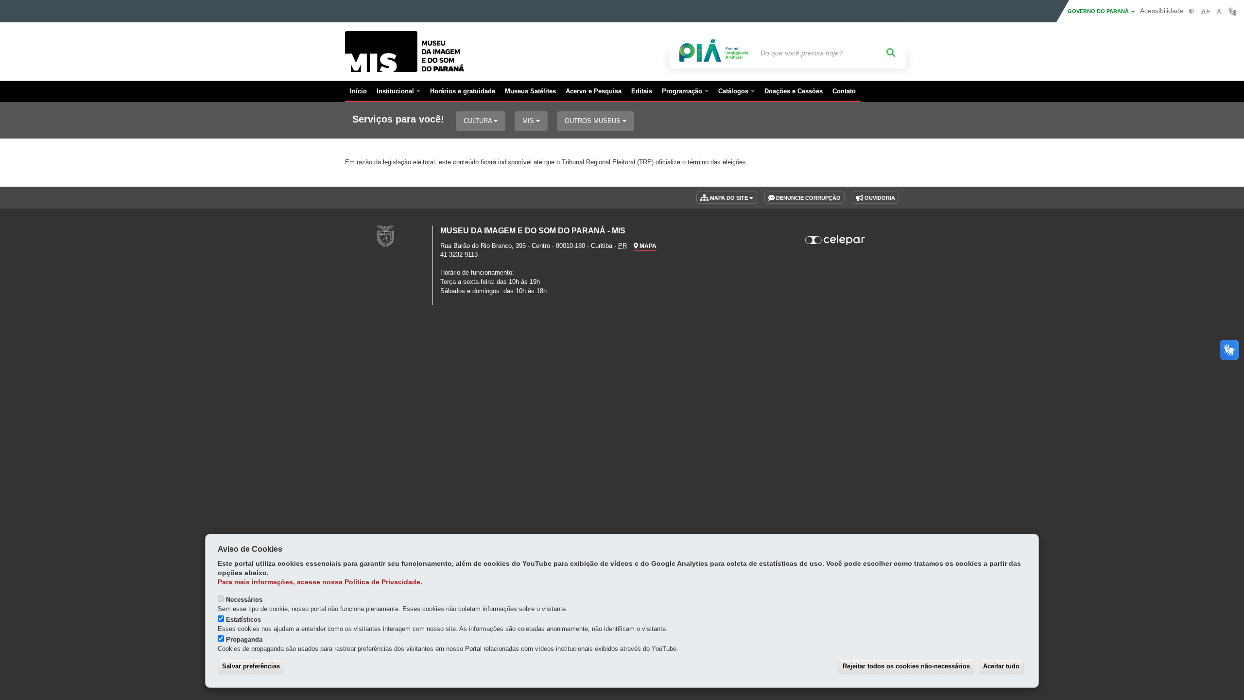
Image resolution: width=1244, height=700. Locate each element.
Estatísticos (243, 619)
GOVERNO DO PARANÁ (1099, 11)
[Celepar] (835, 240)
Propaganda (244, 639)
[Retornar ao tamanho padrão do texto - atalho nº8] (1219, 11)
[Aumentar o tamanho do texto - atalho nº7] (1205, 11)
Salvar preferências (251, 666)
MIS (529, 120)
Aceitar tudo (1001, 666)
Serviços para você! (398, 119)
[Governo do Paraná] (385, 236)
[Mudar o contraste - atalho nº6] (1191, 11)
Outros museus (593, 120)
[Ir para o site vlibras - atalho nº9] (1232, 11)
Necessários (244, 599)
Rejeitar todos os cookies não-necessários (906, 666)
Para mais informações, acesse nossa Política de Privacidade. (320, 582)
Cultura (479, 120)
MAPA (647, 246)
